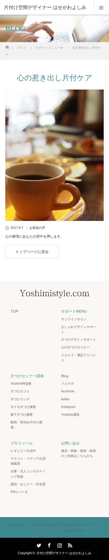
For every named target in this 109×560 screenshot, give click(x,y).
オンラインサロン (74, 319)
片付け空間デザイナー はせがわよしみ (64, 553)
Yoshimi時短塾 (21, 383)
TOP (14, 311)
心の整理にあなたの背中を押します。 (34, 236)
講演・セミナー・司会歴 (28, 484)
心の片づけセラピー (75, 347)
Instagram (59, 544)
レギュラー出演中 (23, 451)
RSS (69, 544)
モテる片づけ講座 (23, 407)
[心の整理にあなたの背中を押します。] (54, 155)
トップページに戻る (32, 252)
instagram (68, 407)
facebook (67, 391)
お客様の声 (37, 227)
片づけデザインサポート (78, 339)
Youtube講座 (70, 414)
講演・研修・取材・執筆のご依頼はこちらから (78, 453)
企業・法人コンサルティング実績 (28, 473)
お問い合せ (70, 443)
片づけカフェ (20, 391)
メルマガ (67, 383)
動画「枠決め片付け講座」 (26, 424)
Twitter (38, 544)
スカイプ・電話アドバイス (78, 357)
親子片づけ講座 (22, 414)
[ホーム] (7, 46)
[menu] (101, 7)
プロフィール (22, 443)
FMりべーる (19, 492)
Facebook (49, 544)
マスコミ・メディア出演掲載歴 (28, 461)
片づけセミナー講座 (27, 376)
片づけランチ (20, 399)
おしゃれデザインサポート (78, 329)
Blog (65, 376)
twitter (65, 399)
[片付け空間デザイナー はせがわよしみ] (46, 7)
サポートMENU (74, 311)
